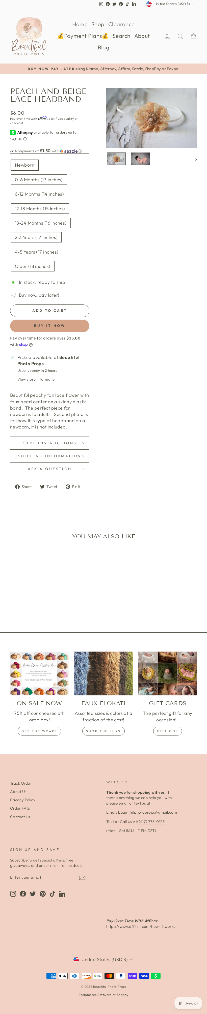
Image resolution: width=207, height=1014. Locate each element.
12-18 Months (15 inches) (40, 208)
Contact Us (20, 816)
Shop (98, 24)
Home (80, 24)
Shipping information (49, 456)
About (142, 35)
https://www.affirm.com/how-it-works (140, 926)
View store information (37, 379)
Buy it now (50, 325)
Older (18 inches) (32, 266)
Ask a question (50, 469)
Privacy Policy (22, 799)
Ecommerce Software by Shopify (103, 995)
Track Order (21, 783)
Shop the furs (103, 731)
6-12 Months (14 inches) (39, 194)
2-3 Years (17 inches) (36, 237)
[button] (49, 150)
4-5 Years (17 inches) (36, 252)
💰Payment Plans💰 (83, 35)
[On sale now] (39, 673)
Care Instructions (50, 443)
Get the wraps (39, 731)
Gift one (167, 731)
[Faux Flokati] (103, 673)
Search (122, 35)
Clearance (121, 24)
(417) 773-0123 (152, 821)
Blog (104, 47)
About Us (18, 791)
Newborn (24, 165)
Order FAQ (20, 808)
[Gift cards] (167, 673)
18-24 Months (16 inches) (41, 223)
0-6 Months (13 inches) (39, 179)
